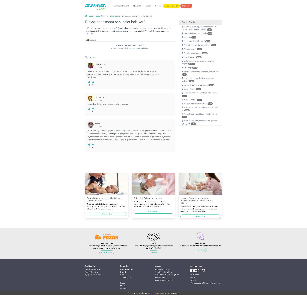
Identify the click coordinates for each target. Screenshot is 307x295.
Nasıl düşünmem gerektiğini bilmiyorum (200, 94)
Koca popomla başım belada (197, 103)
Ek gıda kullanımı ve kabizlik (197, 33)
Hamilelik (137, 6)
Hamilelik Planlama (121, 6)
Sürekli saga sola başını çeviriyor (199, 45)
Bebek (148, 6)
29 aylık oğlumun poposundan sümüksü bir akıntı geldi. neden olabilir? (199, 28)
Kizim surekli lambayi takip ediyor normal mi (200, 108)
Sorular (123, 283)
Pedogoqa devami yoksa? (196, 41)
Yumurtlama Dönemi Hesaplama (167, 275)
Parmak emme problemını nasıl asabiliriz (200, 115)
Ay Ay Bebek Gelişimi (92, 272)
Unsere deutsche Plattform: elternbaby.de (205, 283)
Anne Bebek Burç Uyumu (164, 280)
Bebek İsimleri (160, 277)
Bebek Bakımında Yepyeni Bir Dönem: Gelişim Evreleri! (104, 199)
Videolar (123, 288)
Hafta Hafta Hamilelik (92, 269)
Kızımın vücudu (192, 99)
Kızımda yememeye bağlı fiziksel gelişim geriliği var (199, 122)
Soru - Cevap (200, 250)
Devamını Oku (107, 214)
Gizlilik (192, 277)
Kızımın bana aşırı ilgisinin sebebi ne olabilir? (198, 79)
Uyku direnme (191, 89)
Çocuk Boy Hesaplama (163, 272)
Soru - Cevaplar (171, 6)
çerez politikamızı (154, 293)
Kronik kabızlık (192, 57)
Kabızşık (189, 37)
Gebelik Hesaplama (162, 269)
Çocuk (158, 6)
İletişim (193, 280)
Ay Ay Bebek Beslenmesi (94, 275)
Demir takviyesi (192, 49)
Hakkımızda (194, 275)
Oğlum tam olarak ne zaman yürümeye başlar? (198, 62)
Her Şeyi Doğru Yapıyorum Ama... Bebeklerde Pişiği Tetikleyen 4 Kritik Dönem (196, 200)
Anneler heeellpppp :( (195, 53)
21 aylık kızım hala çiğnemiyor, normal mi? (201, 72)
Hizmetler (186, 6)
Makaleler (123, 286)
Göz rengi (190, 67)
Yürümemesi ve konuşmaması (198, 85)
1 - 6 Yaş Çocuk (126, 277)
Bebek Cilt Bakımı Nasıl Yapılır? (148, 198)
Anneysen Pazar (106, 252)
